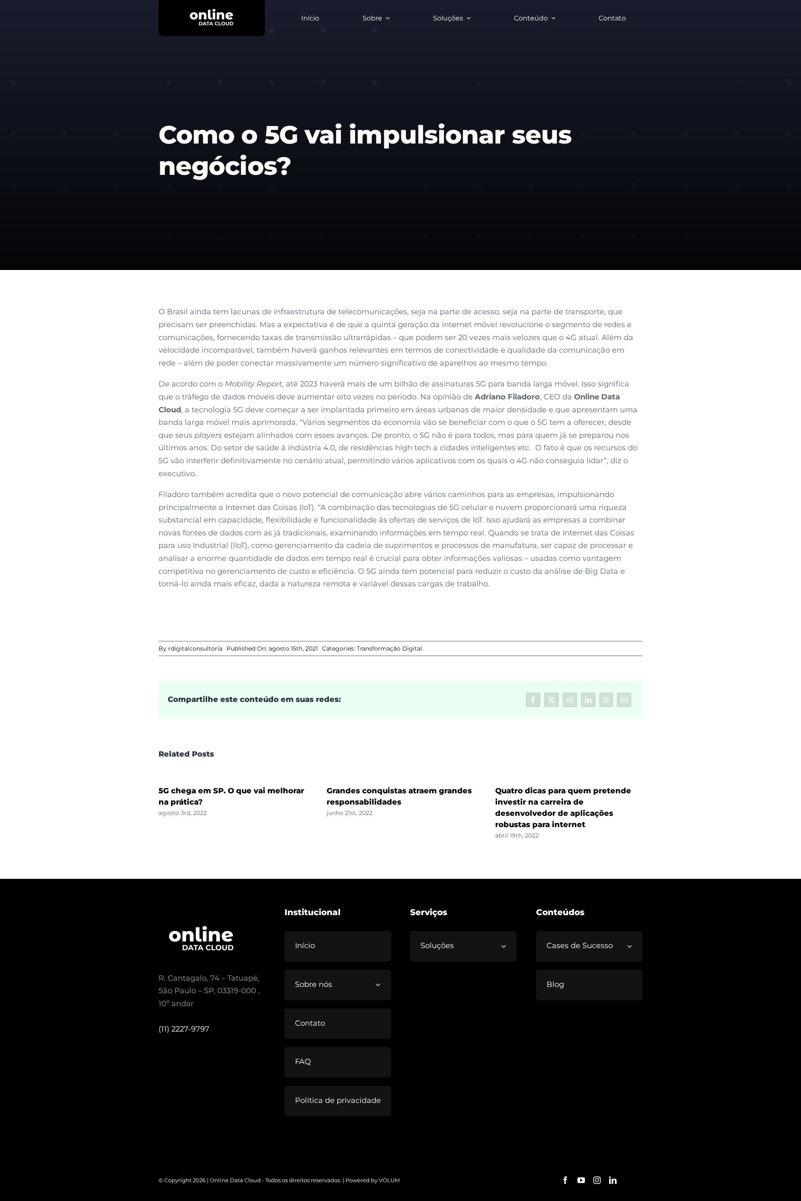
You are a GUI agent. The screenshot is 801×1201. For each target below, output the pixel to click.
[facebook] (565, 1180)
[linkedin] (613, 1180)
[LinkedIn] (588, 700)
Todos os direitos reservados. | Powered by (322, 1180)
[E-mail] (624, 700)
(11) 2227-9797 (184, 1029)
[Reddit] (570, 700)
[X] (551, 700)
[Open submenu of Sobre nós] (381, 984)
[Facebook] (533, 700)
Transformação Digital (389, 648)
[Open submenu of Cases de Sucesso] (632, 946)
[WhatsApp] (606, 700)
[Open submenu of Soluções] (506, 946)
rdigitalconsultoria (195, 648)
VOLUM (389, 1180)
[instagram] (597, 1180)
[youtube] (581, 1180)
